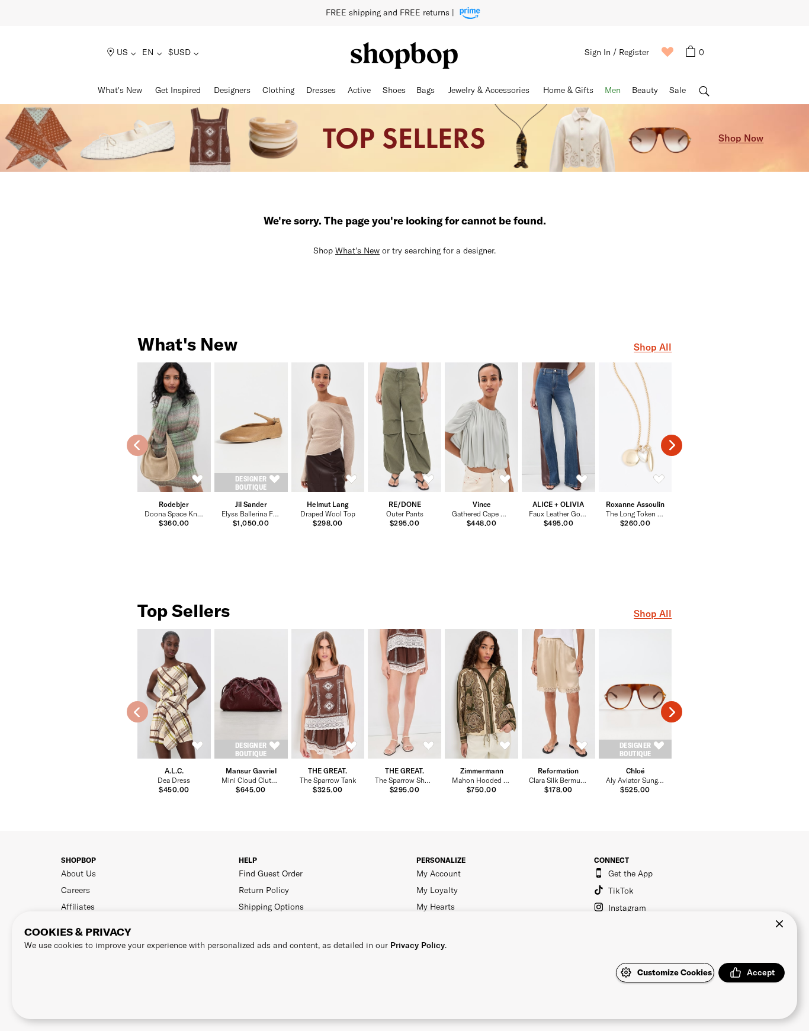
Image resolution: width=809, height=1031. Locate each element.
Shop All (653, 346)
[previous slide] (137, 445)
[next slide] (672, 445)
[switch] (198, 479)
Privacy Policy (417, 945)
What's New (357, 250)
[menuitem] (122, 52)
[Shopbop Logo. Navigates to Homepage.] (404, 55)
